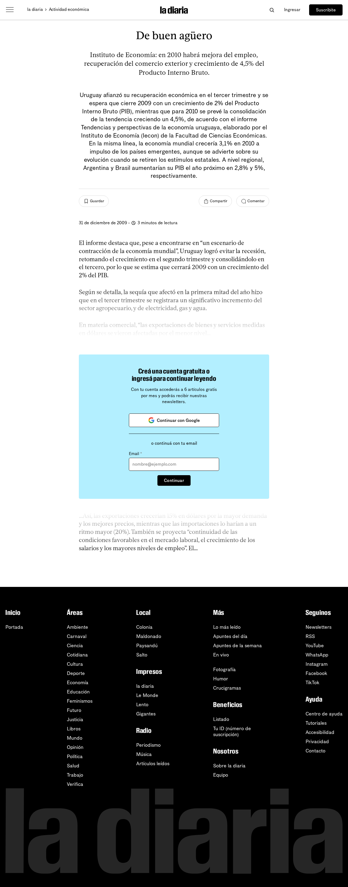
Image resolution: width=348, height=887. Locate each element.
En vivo (221, 655)
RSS (310, 636)
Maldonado (148, 636)
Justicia (75, 720)
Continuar (174, 480)
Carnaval (76, 636)
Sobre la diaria (229, 766)
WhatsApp (317, 655)
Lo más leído (227, 627)
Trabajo (75, 775)
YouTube (315, 646)
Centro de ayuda (324, 714)
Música (144, 754)
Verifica (75, 784)
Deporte (76, 673)
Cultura (75, 664)
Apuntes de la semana (237, 646)
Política (75, 757)
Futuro (74, 710)
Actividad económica (69, 9)
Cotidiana (77, 655)
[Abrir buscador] (271, 10)
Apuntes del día (230, 636)
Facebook (316, 673)
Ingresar (292, 9)
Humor (220, 679)
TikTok (312, 683)
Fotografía (224, 670)
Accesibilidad (320, 732)
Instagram (317, 664)
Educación (78, 692)
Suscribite (326, 10)
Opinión (75, 747)
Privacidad (317, 742)
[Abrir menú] (9, 9)
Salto (141, 655)
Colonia (144, 627)
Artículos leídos (152, 764)
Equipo (220, 775)
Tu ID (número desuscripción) (232, 731)
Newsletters (318, 627)
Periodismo (148, 745)
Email (135, 453)
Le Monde (147, 695)
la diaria (35, 9)
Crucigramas (227, 688)
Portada (14, 627)
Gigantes (146, 714)
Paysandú (147, 646)
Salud (73, 766)
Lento (142, 705)
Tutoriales (316, 723)
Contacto (315, 751)
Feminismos (79, 701)
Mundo (74, 738)
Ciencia (75, 646)
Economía (77, 683)
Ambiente (77, 627)
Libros (73, 729)
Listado (221, 719)
